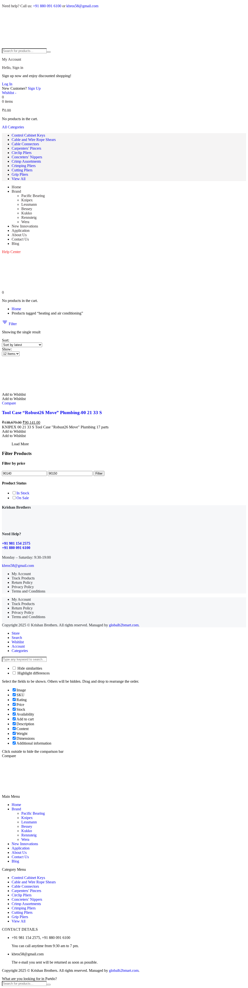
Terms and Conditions (28, 591)
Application (21, 230)
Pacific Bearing (33, 196)
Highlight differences (33, 673)
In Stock (22, 493)
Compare (9, 403)
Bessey (26, 209)
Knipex (27, 200)
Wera (25, 222)
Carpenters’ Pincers (26, 148)
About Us (19, 235)
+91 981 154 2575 (16, 543)
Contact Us (20, 239)
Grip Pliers (20, 174)
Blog (15, 244)
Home (16, 187)
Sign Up (34, 88)
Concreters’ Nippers (27, 157)
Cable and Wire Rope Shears (34, 140)
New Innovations (25, 226)
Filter (12, 324)
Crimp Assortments (26, 161)
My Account (21, 574)
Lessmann (29, 204)
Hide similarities (29, 668)
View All (18, 179)
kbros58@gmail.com (82, 6)
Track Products (23, 578)
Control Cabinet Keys (28, 135)
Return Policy (22, 582)
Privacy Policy (23, 587)
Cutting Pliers (22, 170)
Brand (16, 191)
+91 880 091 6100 (47, 6)
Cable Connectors (25, 144)
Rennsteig (29, 217)
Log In (7, 84)
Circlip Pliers (21, 153)
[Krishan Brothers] (124, 30)
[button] (14, 394)
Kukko (26, 213)
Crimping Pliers (24, 166)
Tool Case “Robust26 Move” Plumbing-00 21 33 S (52, 412)
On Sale (22, 498)
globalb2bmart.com (124, 625)
